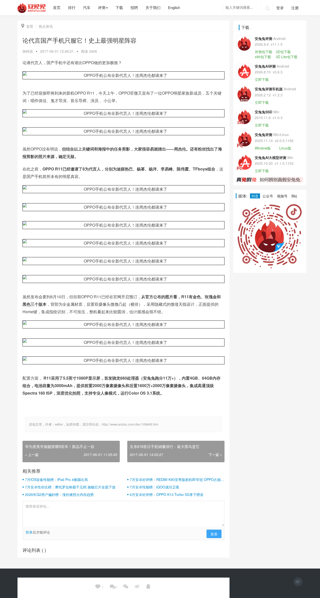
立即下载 (262, 79)
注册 (295, 7)
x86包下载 (263, 56)
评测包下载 (263, 51)
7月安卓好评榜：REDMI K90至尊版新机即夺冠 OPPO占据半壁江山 (177, 479)
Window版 (263, 148)
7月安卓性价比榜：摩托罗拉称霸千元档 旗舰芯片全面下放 (70, 486)
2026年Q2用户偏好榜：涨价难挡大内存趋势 (59, 494)
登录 (280, 7)
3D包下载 (283, 51)
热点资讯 (46, 26)
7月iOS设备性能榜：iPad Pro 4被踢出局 (56, 479)
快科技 (27, 51)
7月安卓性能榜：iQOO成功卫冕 (154, 486)
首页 (27, 26)
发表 (214, 533)
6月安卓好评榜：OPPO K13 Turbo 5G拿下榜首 (167, 494)
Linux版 (285, 148)
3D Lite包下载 (287, 56)
